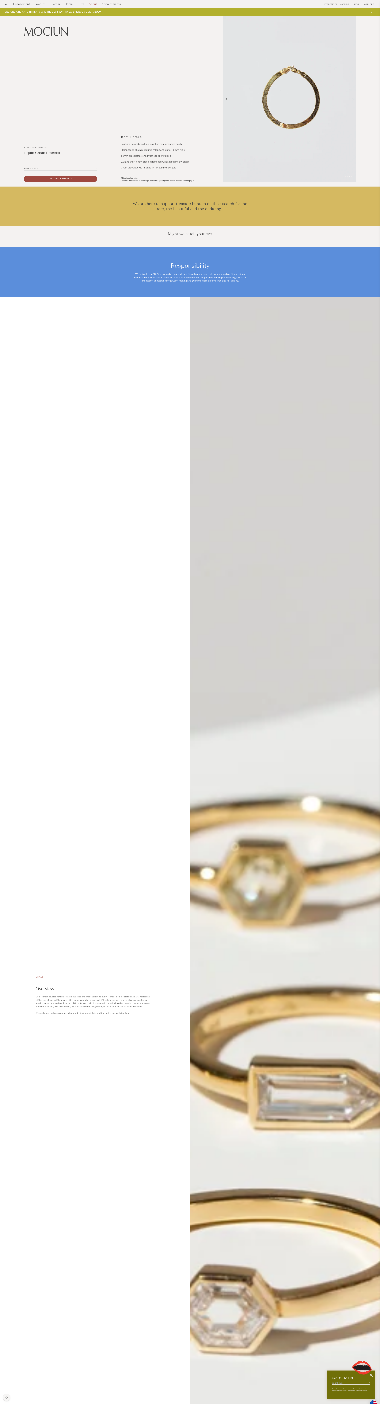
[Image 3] (349, 176)
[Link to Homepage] (60, 31)
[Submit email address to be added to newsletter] (369, 1383)
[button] (5, 4)
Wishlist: (369, 4)
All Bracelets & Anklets (35, 148)
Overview (45, 989)
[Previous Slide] (226, 99)
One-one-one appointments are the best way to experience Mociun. (53, 12)
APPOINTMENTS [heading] (330, 4)
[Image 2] (347, 176)
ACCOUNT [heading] (344, 4)
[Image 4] (351, 176)
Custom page (188, 181)
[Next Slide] (353, 99)
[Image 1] (345, 176)
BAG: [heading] (357, 4)
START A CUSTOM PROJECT (60, 179)
